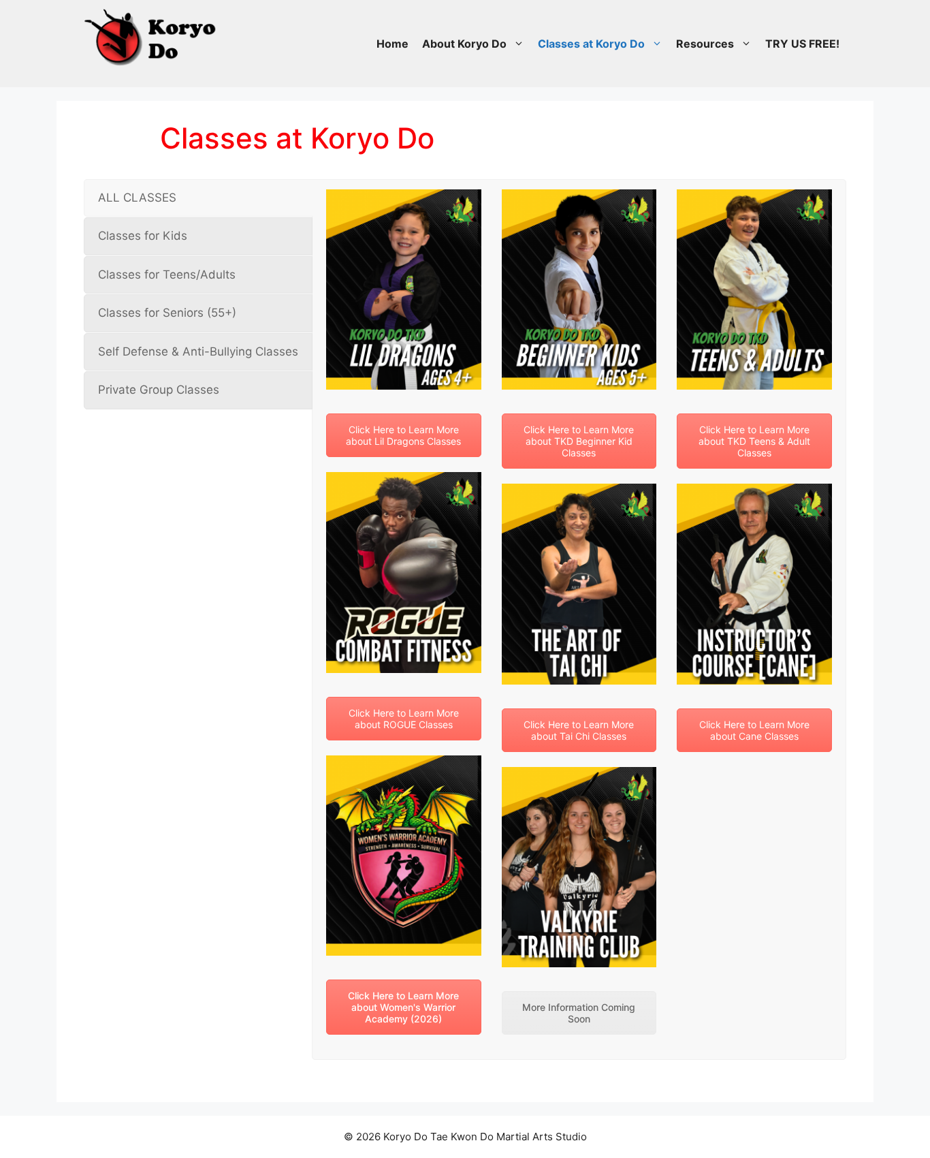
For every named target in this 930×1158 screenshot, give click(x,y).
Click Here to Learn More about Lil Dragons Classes (403, 435)
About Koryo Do (464, 43)
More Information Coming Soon (578, 1012)
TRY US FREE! (802, 43)
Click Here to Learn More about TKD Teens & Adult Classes (754, 441)
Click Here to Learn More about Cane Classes (754, 730)
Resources (705, 43)
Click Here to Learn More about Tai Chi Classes (579, 730)
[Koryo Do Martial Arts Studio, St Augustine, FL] (152, 34)
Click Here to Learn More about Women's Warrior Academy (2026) (403, 1007)
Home (392, 43)
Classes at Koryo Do (591, 43)
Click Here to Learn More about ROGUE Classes (404, 718)
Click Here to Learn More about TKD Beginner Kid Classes (579, 441)
